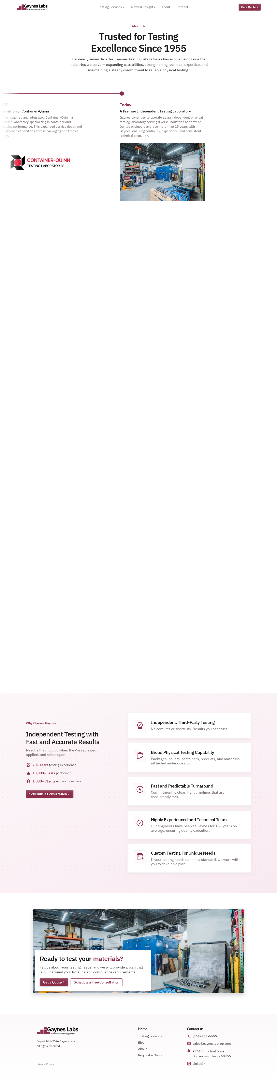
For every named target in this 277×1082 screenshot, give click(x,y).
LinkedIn (199, 1064)
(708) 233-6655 (205, 1036)
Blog (141, 1042)
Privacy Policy (45, 1064)
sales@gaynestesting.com (212, 1043)
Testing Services (150, 1036)
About (142, 1049)
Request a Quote (150, 1055)
